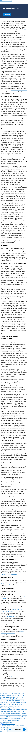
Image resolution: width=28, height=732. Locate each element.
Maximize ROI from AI (6, 702)
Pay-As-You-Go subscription (19, 90)
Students (14, 711)
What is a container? (5, 720)
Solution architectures (18, 704)
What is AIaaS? (13, 718)
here (25, 29)
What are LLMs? (21, 718)
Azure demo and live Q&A (12, 706)
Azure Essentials (8, 697)
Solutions (15, 702)
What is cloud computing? (15, 715)
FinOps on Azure (19, 700)
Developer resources (6, 711)
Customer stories (18, 697)
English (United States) (6, 722)
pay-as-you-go (5, 622)
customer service (10, 616)
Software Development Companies (10, 708)
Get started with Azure (15, 693)
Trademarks (3, 729)
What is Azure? (4, 693)
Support (2, 706)
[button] (17, 729)
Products (2, 699)
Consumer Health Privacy (7, 726)
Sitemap (17, 726)
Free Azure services (18, 699)
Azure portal (14, 677)
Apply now (7, 14)
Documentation (20, 709)
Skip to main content (6, 1)
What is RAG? (15, 720)
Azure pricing (9, 699)
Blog (26, 709)
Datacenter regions (13, 695)
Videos (6, 715)
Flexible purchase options (7, 700)
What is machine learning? (14, 717)
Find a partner (11, 709)
